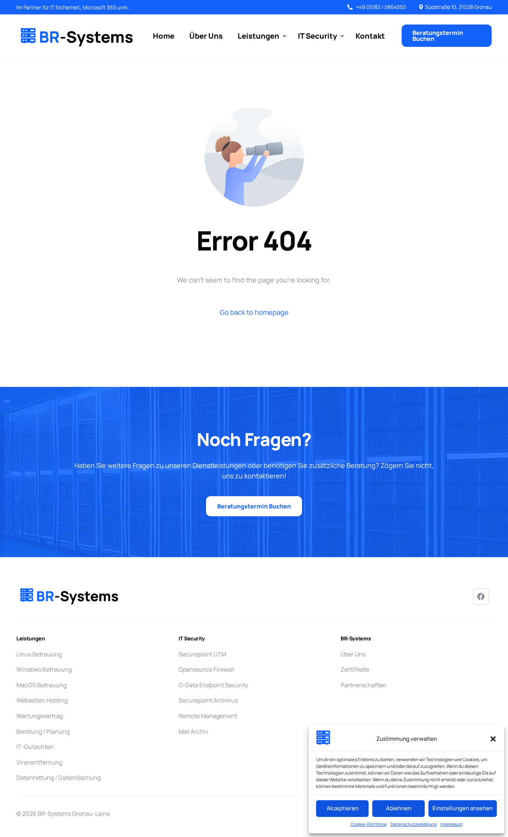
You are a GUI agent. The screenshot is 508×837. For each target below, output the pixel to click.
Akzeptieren (343, 808)
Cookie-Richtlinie (369, 824)
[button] (493, 739)
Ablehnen (398, 808)
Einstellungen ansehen (463, 808)
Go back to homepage (254, 312)
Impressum (451, 824)
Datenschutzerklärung (413, 824)
